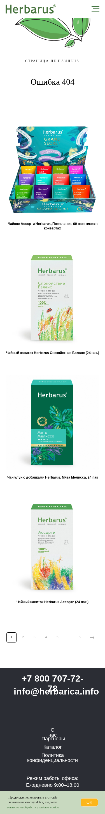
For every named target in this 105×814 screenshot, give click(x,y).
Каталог (52, 747)
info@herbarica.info (56, 691)
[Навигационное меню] (95, 9)
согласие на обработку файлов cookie (33, 807)
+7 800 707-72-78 (52, 683)
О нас (52, 732)
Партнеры (53, 738)
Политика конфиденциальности (52, 757)
